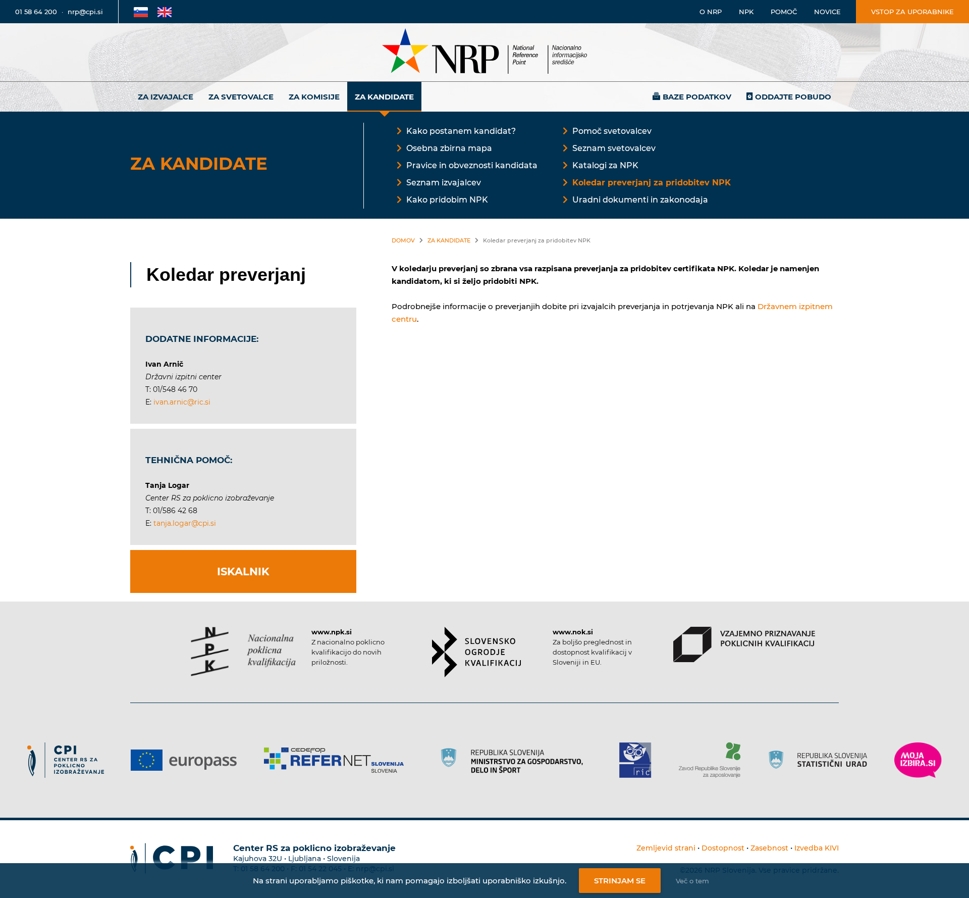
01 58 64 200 (36, 12)
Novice (827, 12)
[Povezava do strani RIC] (639, 760)
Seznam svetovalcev (614, 148)
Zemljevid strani (665, 848)
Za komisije (314, 97)
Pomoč (784, 12)
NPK (746, 12)
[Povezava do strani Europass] (187, 760)
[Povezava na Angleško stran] (164, 12)
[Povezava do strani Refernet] (337, 760)
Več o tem (692, 881)
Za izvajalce (165, 97)
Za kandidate (384, 97)
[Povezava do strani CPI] (69, 760)
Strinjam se (619, 880)
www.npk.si (331, 632)
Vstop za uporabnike (912, 12)
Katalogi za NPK (605, 165)
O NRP (710, 12)
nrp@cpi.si (85, 12)
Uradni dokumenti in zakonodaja (640, 200)
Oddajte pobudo (793, 97)
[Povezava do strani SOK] (476, 652)
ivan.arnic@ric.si (181, 402)
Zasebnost (769, 848)
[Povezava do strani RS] (515, 760)
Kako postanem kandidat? (461, 131)
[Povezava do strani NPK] (243, 651)
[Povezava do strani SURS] (821, 760)
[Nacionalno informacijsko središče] (484, 52)
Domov (403, 240)
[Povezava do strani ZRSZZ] (713, 760)
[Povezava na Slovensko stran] (141, 12)
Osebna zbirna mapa (449, 148)
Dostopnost (723, 848)
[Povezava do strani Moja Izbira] (918, 760)
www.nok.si (573, 632)
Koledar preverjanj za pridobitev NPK (651, 182)
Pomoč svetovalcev (612, 131)
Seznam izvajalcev (443, 182)
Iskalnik (243, 571)
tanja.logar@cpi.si (184, 523)
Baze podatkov (697, 97)
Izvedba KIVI (816, 848)
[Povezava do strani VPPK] (744, 644)
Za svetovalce (241, 97)
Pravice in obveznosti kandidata (471, 165)
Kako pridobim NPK (447, 200)
